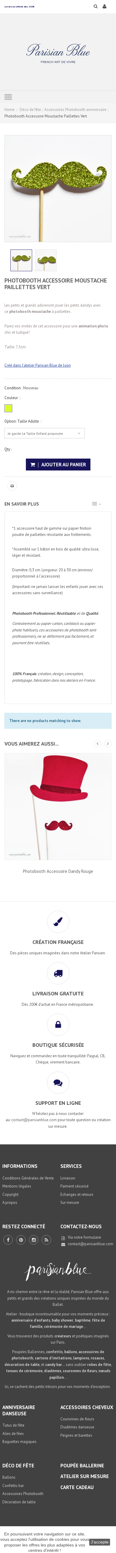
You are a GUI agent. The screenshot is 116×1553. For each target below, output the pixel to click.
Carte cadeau (77, 1487)
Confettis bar (13, 1485)
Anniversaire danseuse (18, 1410)
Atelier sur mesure (84, 1476)
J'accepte (100, 1542)
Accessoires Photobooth (22, 1493)
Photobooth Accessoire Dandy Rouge (58, 871)
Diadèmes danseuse (77, 1427)
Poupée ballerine (82, 1465)
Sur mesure (69, 1202)
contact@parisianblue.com (90, 1243)
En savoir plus (21, 504)
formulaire (92, 1237)
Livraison (67, 1178)
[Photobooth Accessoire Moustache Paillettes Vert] (46, 260)
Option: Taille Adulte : (22, 421)
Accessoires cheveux (86, 1407)
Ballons (8, 1477)
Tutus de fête (13, 1425)
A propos (9, 1202)
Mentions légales (16, 1186)
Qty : (8, 449)
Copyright (10, 1194)
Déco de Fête (18, 1465)
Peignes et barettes (76, 1435)
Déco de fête (30, 109)
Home (9, 109)
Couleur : (12, 397)
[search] (92, 6)
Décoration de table (19, 1502)
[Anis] (8, 408)
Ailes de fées (13, 1433)
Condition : (13, 387)
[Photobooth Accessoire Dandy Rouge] (58, 806)
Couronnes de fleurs (77, 1419)
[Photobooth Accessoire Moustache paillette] (21, 260)
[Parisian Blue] (58, 53)
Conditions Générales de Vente (28, 1178)
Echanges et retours (76, 1194)
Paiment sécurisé (74, 1186)
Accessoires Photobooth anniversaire (75, 109)
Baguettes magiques (19, 1441)
